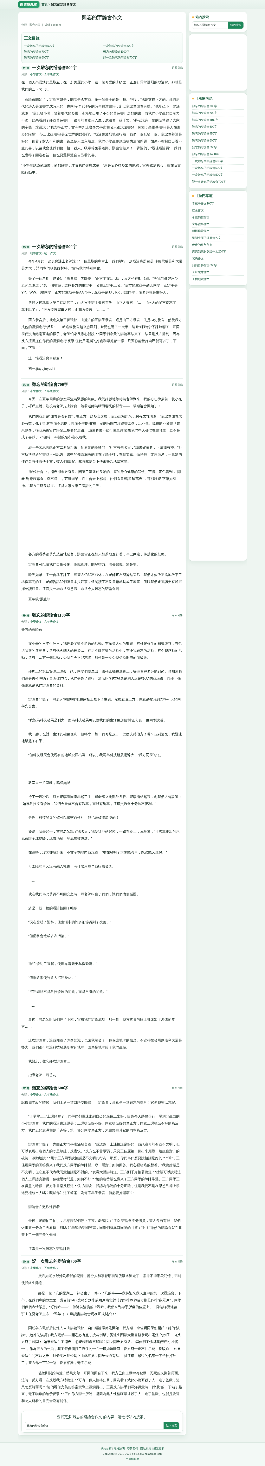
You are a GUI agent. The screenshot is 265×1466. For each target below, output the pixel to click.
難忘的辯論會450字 (204, 133)
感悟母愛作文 (201, 230)
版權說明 (119, 1448)
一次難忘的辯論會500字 (39, 45)
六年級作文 (51, 621)
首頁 (45, 4)
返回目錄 (177, 67)
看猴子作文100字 (203, 203)
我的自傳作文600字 (204, 265)
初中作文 (36, 253)
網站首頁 (106, 1448)
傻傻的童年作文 (202, 244)
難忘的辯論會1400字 (205, 154)
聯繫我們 (132, 1448)
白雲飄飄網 (132, 1459)
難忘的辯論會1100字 (116, 51)
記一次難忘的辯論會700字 (120, 57)
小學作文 (36, 74)
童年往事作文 (201, 224)
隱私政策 (145, 1448)
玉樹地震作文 (201, 279)
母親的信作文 (201, 217)
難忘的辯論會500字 (204, 147)
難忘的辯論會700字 (36, 51)
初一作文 (50, 253)
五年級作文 (51, 74)
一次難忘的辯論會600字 (207, 161)
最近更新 (158, 1448)
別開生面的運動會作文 (206, 237)
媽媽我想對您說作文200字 (209, 251)
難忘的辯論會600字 (36, 57)
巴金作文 (198, 210)
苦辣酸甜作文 (201, 272)
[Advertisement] (102, 206)
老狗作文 (198, 258)
